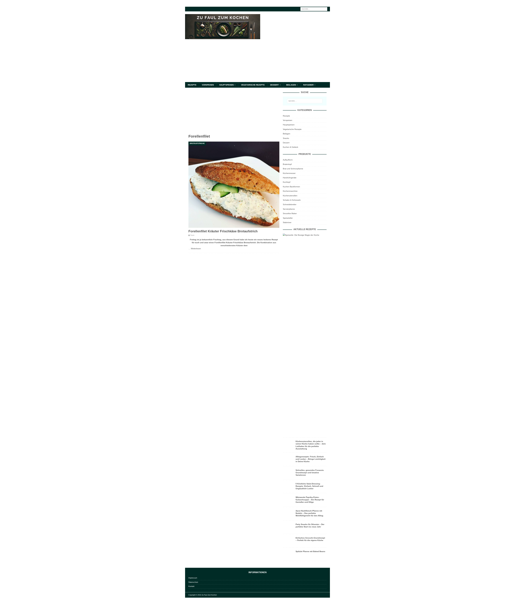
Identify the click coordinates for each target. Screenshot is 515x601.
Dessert (274, 85)
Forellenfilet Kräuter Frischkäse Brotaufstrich (223, 231)
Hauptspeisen (226, 85)
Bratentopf (287, 164)
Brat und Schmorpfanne (293, 169)
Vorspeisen (208, 85)
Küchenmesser (289, 173)
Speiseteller (288, 218)
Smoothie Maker (290, 213)
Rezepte (192, 85)
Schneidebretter (289, 204)
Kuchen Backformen (291, 187)
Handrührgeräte (289, 178)
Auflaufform (288, 160)
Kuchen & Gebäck (290, 147)
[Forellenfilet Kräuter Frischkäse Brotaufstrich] (233, 185)
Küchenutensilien (290, 196)
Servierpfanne (289, 209)
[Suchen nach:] (313, 9)
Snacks (286, 138)
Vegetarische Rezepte (253, 85)
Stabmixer (287, 222)
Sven (192, 235)
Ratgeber (308, 85)
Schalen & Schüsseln (292, 200)
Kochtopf (286, 182)
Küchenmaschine (290, 191)
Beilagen (291, 85)
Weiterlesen (196, 248)
